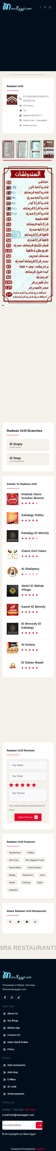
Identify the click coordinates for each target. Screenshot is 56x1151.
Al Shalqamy (30, 568)
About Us (12, 1013)
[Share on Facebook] (10, 921)
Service (6, 1058)
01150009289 (30, 96)
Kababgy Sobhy (32, 515)
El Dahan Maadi (32, 662)
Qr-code (11, 1086)
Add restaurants (16, 1065)
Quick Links (8, 1006)
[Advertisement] (28, 43)
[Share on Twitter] (18, 921)
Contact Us (13, 1035)
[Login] (45, 6)
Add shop (12, 1072)
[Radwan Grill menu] (8, 149)
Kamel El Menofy (33, 606)
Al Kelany (28, 644)
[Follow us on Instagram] (11, 997)
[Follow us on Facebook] (5, 997)
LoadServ (40, 1149)
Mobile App (13, 1027)
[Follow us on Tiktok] (18, 997)
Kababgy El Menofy (35, 533)
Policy (10, 1049)
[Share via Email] (26, 921)
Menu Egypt (29, 1134)
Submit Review (25, 817)
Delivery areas (29, 125)
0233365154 (29, 101)
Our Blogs (12, 1020)
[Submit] (40, 1125)
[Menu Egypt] (17, 6)
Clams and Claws (33, 551)
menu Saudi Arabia (17, 1042)
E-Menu (11, 1079)
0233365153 (43, 96)
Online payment (15, 1093)
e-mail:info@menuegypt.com (18, 1115)
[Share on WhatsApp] (35, 921)
